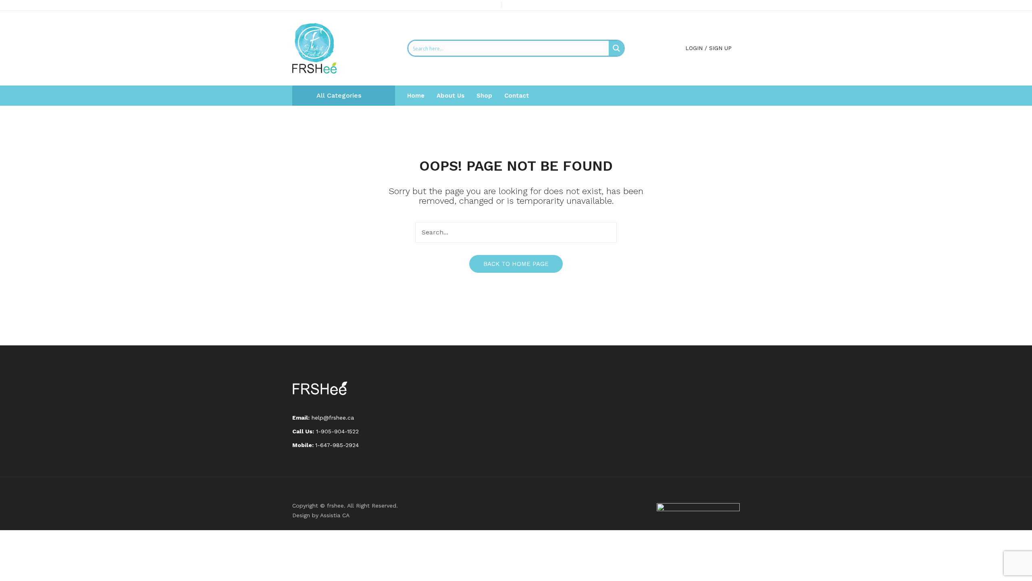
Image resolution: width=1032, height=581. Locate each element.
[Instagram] (711, 5)
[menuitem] (415, 96)
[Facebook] (685, 5)
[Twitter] (698, 5)
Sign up (720, 48)
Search (606, 232)
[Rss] (737, 5)
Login (694, 48)
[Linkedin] (724, 5)
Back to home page (516, 264)
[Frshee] (314, 47)
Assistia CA (335, 515)
